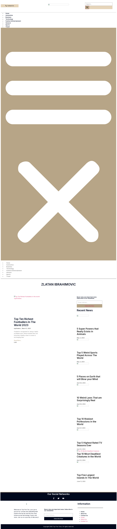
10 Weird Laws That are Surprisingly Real (89, 399)
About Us (84, 513)
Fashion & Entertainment (13, 21)
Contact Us (84, 515)
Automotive (9, 15)
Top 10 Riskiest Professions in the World (86, 422)
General (8, 23)
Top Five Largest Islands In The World (88, 476)
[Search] (87, 7)
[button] (58, 144)
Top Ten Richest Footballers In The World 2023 (24, 322)
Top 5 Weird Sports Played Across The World (87, 355)
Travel (8, 27)
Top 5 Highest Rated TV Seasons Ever (89, 444)
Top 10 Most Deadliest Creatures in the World (89, 455)
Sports (8, 25)
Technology (9, 19)
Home (7, 13)
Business (8, 17)
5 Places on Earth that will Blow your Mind (88, 378)
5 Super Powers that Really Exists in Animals (88, 331)
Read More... (17, 340)
